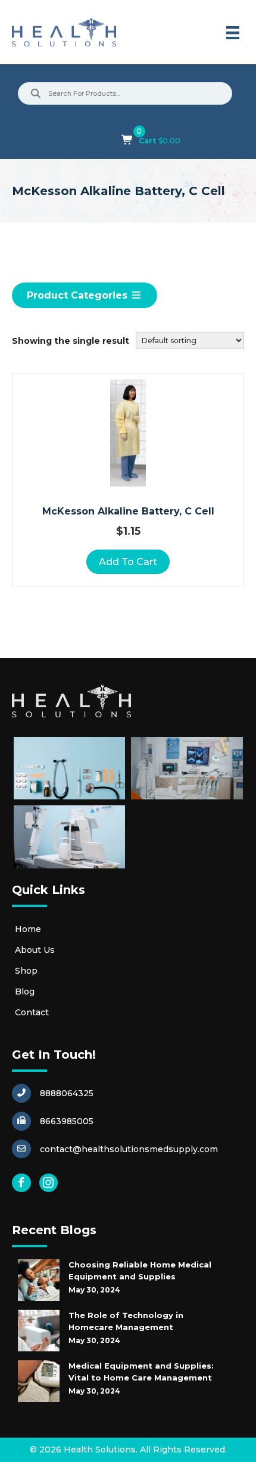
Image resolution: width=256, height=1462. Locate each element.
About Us (35, 950)
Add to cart (128, 561)
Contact (32, 1012)
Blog (25, 991)
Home (28, 929)
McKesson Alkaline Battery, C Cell (128, 511)
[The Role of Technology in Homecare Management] (39, 1330)
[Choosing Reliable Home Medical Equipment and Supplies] (39, 1280)
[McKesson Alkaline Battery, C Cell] (128, 433)
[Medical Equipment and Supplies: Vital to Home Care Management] (39, 1381)
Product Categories (78, 295)
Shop (26, 970)
